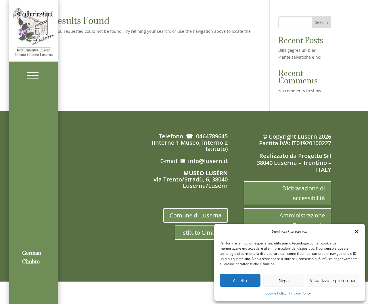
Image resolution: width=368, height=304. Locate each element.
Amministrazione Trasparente (302, 220)
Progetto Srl (314, 156)
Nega (284, 280)
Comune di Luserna (195, 215)
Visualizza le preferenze (333, 280)
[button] (356, 231)
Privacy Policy (300, 293)
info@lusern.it (208, 161)
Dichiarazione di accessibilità (303, 193)
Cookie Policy (275, 293)
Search (321, 22)
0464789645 (212, 136)
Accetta (240, 280)
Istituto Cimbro (201, 232)
